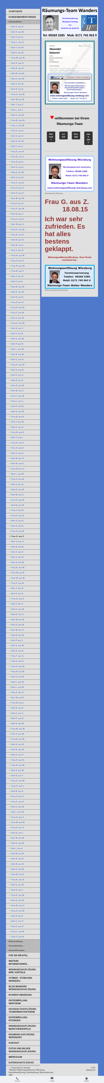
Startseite (51, 137)
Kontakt (76, 135)
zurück (63, 135)
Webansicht (90, 1070)
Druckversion (16, 1067)
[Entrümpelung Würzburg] (70, 173)
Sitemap (27, 1067)
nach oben (88, 138)
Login (93, 1067)
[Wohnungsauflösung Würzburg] (70, 277)
